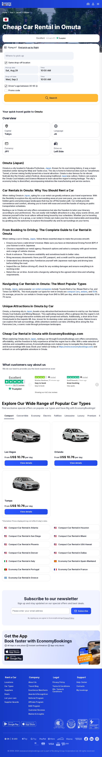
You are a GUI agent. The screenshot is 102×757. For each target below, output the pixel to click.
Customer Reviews (36, 710)
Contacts (80, 686)
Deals (7, 694)
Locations (8, 682)
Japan (48, 168)
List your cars (10, 698)
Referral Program (35, 698)
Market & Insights (36, 714)
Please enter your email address (27, 611)
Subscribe (83, 611)
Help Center (81, 682)
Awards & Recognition (38, 694)
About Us (32, 682)
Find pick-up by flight (28, 47)
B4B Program (34, 706)
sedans (84, 291)
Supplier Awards (11, 702)
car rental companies (41, 289)
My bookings (82, 690)
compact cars (73, 291)
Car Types (8, 686)
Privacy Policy (68, 618)
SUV (94, 291)
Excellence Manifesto (38, 690)
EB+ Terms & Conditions (58, 690)
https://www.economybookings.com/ (76, 346)
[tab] (9, 416)
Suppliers (8, 690)
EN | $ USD (12, 739)
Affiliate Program (35, 702)
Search (53, 98)
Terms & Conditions (61, 686)
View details (26, 463)
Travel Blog (33, 686)
